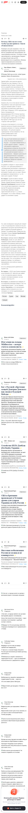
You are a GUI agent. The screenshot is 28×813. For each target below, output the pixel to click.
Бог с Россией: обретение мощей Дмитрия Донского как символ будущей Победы (13, 391)
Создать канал (18, 2)
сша (17, 296)
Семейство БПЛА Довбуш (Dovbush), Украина (13, 446)
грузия (11, 296)
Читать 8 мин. (23, 468)
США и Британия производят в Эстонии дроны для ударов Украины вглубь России (12, 499)
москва (23, 296)
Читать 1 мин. (23, 359)
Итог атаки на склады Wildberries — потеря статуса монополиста (11, 344)
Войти (23, 2)
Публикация (15, 2)
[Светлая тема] (9, 2)
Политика (4, 33)
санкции (4, 300)
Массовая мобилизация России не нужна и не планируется (12, 552)
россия (4, 296)
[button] (12, 2)
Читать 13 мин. (22, 418)
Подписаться (23, 68)
